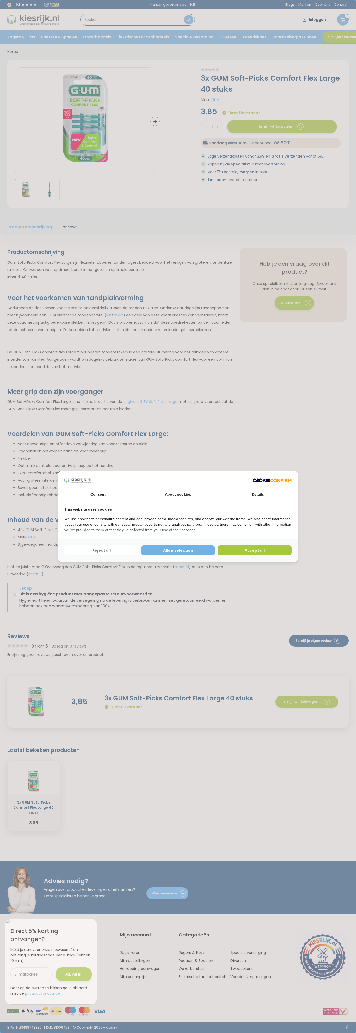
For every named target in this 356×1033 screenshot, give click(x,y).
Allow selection (178, 550)
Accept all (255, 550)
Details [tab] (258, 494)
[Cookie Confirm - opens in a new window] (272, 480)
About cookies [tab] (178, 494)
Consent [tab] (98, 494)
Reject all (101, 550)
